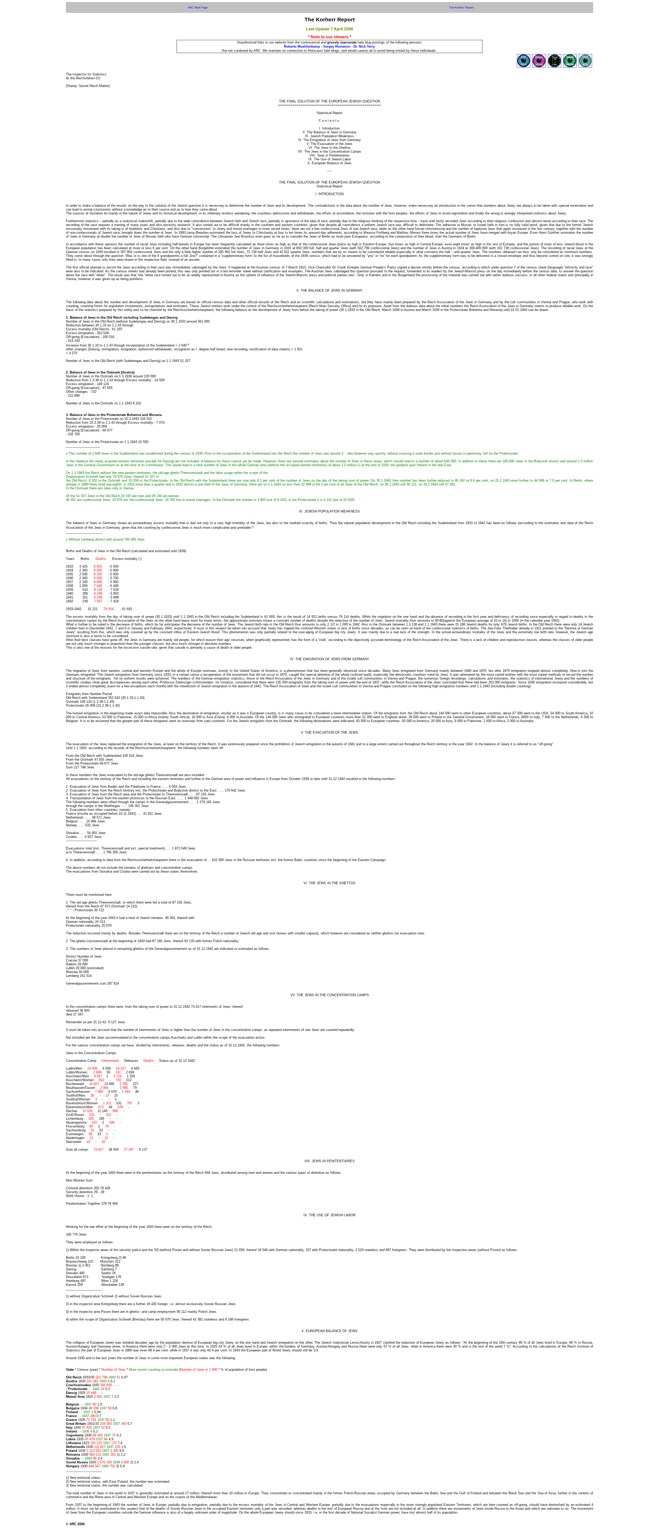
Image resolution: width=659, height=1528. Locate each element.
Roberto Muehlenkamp (302, 46)
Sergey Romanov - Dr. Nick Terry (349, 46)
